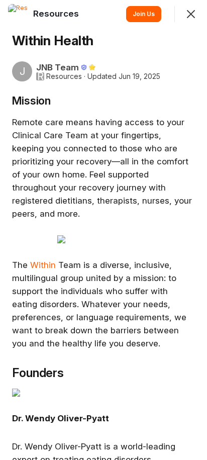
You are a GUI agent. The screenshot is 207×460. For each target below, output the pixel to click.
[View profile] (18, 14)
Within (43, 265)
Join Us (144, 14)
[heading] (57, 14)
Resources (64, 76)
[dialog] (103, 230)
